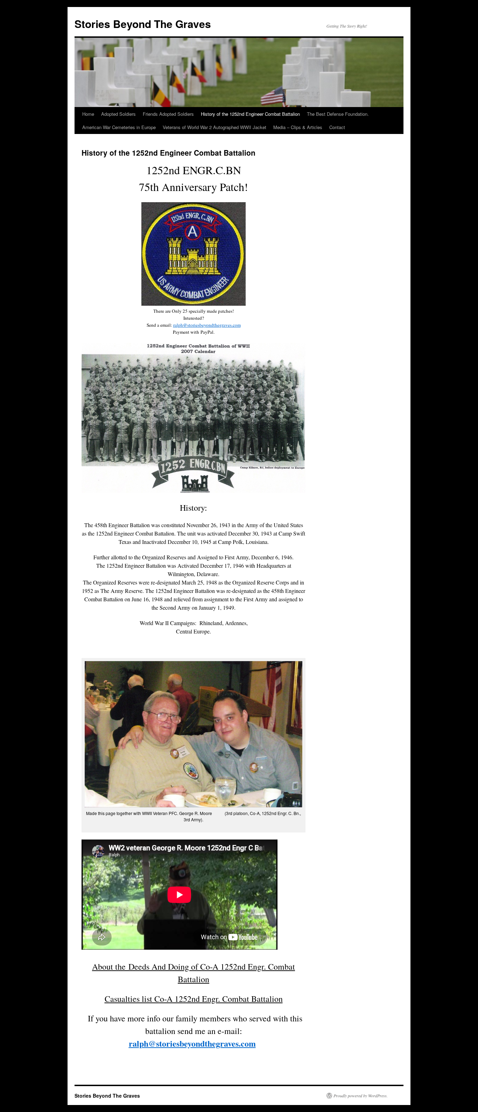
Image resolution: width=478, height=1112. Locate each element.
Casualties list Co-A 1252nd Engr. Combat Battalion (194, 998)
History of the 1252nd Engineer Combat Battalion (250, 114)
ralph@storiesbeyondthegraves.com (207, 325)
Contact (337, 127)
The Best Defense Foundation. (338, 114)
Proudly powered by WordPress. (360, 1095)
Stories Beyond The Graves (143, 23)
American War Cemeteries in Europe (119, 127)
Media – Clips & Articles (297, 127)
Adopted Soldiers (118, 114)
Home (88, 114)
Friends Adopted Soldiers (168, 114)
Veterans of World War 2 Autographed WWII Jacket (214, 127)
